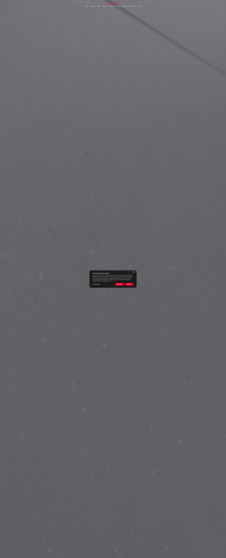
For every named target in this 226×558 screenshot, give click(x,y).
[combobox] (133, 272)
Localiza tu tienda (88, 1)
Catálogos (118, 6)
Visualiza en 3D (125, 6)
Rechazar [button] (119, 284)
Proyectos (99, 6)
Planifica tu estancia (133, 6)
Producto (87, 6)
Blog (140, 6)
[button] (96, 284)
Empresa (104, 6)
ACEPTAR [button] (129, 284)
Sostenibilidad (111, 6)
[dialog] (113, 279)
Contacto (77, 1)
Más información (114, 281)
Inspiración (93, 6)
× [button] (134, 271)
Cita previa (82, 1)
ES (147, 1)
